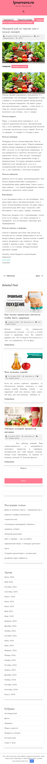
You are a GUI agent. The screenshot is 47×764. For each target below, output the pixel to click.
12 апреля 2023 (14, 436)
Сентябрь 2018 (11, 690)
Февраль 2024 (10, 650)
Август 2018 (9, 694)
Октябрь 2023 (10, 665)
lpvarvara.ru (23, 2)
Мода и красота (11, 728)
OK (32, 761)
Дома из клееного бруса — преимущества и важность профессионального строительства (23, 514)
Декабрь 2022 (10, 675)
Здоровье (8, 723)
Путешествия (10, 738)
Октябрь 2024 (10, 636)
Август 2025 (9, 597)
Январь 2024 (10, 655)
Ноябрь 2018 (10, 680)
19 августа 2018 (11, 36)
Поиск (24, 468)
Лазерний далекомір (13, 534)
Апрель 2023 (10, 670)
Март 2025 (9, 616)
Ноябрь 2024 (10, 631)
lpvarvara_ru (27, 36)
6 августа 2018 (13, 322)
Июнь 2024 (9, 641)
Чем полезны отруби (16, 372)
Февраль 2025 (10, 621)
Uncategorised (10, 713)
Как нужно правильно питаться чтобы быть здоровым (22, 316)
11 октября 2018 (14, 376)
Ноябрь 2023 (10, 660)
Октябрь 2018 (10, 685)
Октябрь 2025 (10, 587)
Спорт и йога (10, 743)
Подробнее (9, 345)
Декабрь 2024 (10, 626)
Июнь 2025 (9, 606)
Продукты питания (25, 20)
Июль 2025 (9, 602)
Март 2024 (9, 646)
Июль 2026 (9, 577)
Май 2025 (8, 611)
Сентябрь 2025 (11, 592)
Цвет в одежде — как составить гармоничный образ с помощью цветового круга (22, 543)
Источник (6, 260)
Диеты (7, 718)
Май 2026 (8, 582)
